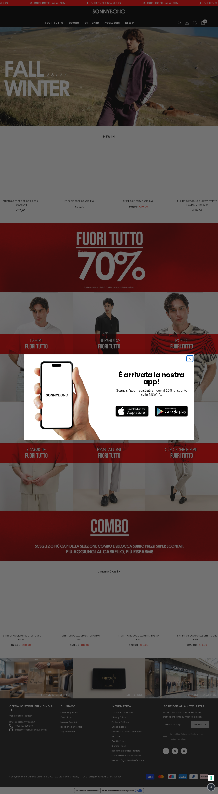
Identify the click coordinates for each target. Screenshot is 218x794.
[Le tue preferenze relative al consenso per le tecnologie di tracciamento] (211, 778)
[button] (211, 787)
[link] (132, 411)
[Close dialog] (189, 358)
